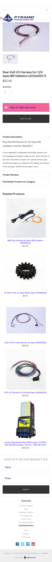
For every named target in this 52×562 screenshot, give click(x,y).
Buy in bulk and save (23, 107)
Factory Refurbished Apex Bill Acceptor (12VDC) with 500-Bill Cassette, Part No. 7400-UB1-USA (25, 443)
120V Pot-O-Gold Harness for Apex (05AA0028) (25, 342)
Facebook (17, 544)
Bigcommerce (30, 557)
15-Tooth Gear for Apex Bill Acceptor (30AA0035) (25, 293)
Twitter (22, 544)
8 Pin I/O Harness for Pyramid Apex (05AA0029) (25, 392)
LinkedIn (28, 544)
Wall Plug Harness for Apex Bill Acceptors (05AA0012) (25, 241)
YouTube (33, 544)
